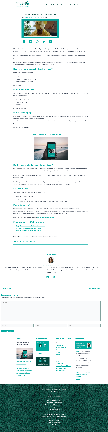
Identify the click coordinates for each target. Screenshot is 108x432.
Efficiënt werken (60, 350)
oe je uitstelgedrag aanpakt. (46, 217)
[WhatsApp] (37, 41)
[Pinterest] (50, 41)
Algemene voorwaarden (83, 372)
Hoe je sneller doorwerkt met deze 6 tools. (28, 228)
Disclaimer (79, 376)
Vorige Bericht (6, 288)
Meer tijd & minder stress (24, 370)
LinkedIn (38, 368)
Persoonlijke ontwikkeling (63, 366)
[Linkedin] (30, 41)
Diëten (57, 361)
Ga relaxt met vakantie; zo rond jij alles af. (28, 230)
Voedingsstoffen (60, 370)
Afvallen (58, 352)
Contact (78, 379)
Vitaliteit (58, 354)
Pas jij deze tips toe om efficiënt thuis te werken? (30, 226)
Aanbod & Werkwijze (22, 368)
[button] (42, 4)
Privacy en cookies (81, 374)
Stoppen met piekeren (23, 373)
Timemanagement (61, 368)
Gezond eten (59, 363)
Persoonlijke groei (61, 347)
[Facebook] (24, 41)
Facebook (39, 353)
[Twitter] (43, 41)
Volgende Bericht (94, 288)
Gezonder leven (21, 375)
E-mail (77, 351)
